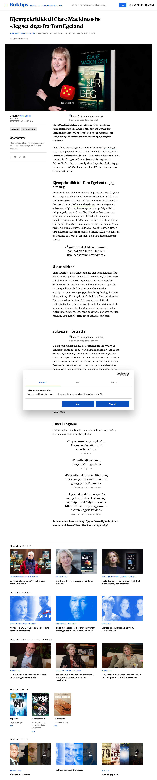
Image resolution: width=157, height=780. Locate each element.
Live (61, 6)
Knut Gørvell (25, 115)
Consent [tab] (43, 382)
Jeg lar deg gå (109, 147)
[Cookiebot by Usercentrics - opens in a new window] (118, 374)
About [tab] (114, 382)
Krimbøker (14, 33)
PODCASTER (35, 6)
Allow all (112, 404)
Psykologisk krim (28, 33)
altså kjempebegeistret (82, 204)
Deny (78, 404)
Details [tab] (79, 382)
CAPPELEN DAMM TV (49, 6)
